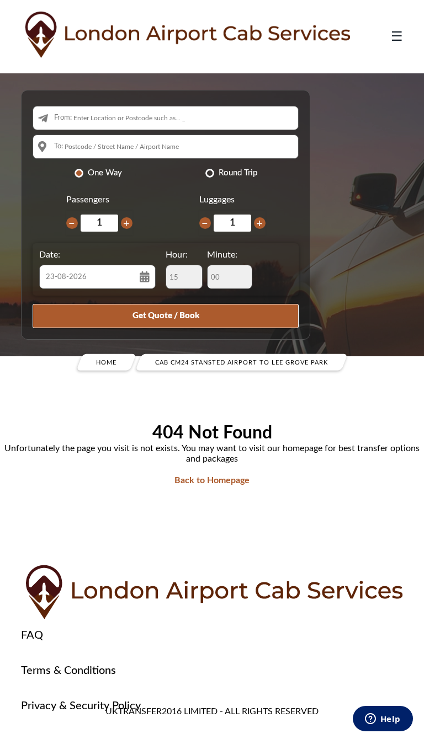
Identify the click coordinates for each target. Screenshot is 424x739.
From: (63, 117)
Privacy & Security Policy (81, 705)
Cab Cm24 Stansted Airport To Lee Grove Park (241, 363)
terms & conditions (68, 670)
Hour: (177, 254)
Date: (49, 254)
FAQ (32, 635)
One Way (105, 173)
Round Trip (238, 173)
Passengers (87, 199)
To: (58, 146)
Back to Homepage (212, 480)
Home (106, 363)
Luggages (217, 199)
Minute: (222, 254)
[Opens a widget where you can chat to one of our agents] (382, 719)
